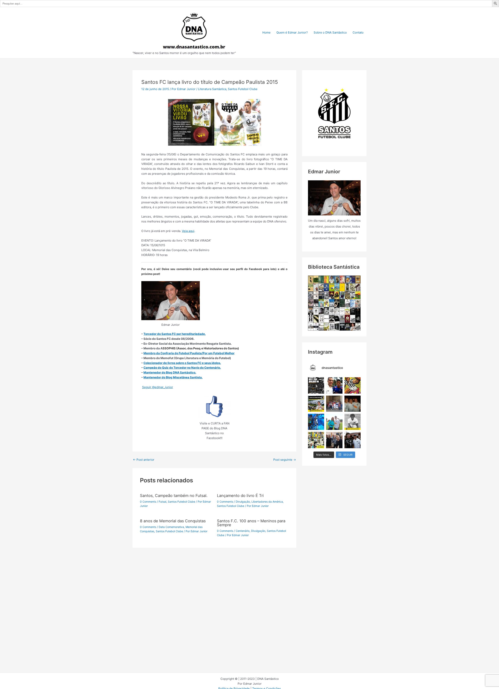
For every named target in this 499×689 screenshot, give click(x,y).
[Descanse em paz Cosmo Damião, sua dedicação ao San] (352, 404)
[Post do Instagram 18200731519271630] (316, 422)
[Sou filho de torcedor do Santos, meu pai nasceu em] (316, 404)
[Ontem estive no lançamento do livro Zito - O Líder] (334, 440)
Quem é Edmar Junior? (292, 32)
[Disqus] (214, 596)
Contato (358, 32)
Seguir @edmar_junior (157, 387)
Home (266, 32)
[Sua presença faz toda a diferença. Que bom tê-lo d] (334, 385)
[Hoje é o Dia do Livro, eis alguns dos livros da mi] (316, 440)
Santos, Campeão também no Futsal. (174, 495)
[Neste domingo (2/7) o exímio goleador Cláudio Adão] (352, 422)
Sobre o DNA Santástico (330, 32)
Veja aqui (188, 231)
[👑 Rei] (352, 385)
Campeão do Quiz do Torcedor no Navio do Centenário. (182, 367)
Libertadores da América (267, 501)
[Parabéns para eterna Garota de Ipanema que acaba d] (334, 422)
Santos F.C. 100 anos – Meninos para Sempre (251, 523)
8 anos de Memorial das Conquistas (173, 521)
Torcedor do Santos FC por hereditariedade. (174, 334)
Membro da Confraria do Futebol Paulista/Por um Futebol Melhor (188, 353)
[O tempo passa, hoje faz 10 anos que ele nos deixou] (352, 440)
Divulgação (243, 501)
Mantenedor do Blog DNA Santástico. (169, 372)
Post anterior (143, 459)
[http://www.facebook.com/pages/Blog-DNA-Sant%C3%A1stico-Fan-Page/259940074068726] (214, 406)
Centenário (243, 530)
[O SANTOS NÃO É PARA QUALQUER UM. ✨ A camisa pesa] (316, 385)
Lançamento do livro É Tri (240, 495)
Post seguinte (284, 459)
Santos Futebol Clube (242, 89)
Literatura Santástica (212, 89)
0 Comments (148, 501)
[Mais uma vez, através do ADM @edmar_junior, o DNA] (334, 404)
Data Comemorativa (171, 527)
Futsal (162, 501)
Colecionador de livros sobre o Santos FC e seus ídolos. (182, 363)
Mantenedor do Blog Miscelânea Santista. (173, 377)
